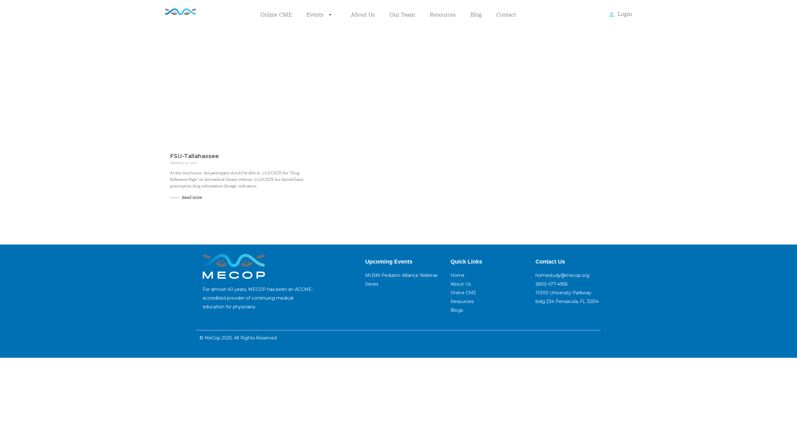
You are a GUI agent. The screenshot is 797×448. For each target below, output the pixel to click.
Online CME (276, 14)
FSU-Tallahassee (194, 156)
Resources (443, 14)
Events (314, 14)
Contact (506, 14)
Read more (191, 197)
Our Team (402, 14)
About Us (363, 14)
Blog (476, 14)
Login (625, 14)
